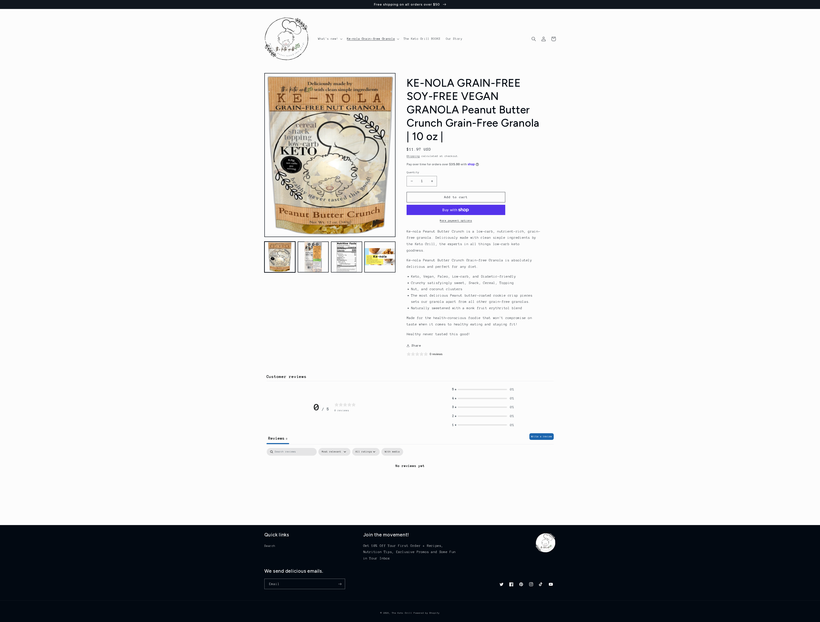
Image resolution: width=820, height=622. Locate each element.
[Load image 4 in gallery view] (379, 256)
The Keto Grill (402, 613)
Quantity (413, 172)
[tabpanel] (410, 480)
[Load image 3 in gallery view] (346, 256)
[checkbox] (392, 452)
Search (269, 545)
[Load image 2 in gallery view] (313, 256)
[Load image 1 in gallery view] (280, 256)
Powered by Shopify (426, 613)
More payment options (456, 220)
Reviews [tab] (277, 438)
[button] (329, 39)
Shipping (413, 156)
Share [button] (416, 345)
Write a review (541, 436)
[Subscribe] (340, 584)
